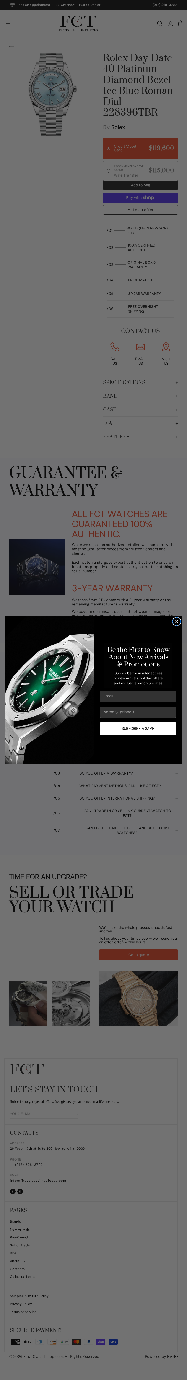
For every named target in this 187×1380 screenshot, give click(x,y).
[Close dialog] (177, 621)
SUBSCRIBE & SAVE (138, 728)
